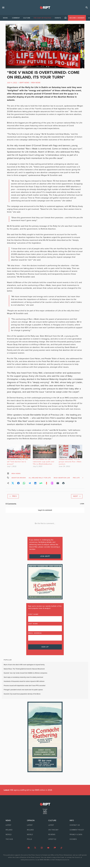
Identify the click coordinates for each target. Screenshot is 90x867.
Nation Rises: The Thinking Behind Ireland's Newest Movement (24, 669)
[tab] (5, 18)
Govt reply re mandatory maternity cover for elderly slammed (23, 677)
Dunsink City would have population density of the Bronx (22, 694)
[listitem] (13, 825)
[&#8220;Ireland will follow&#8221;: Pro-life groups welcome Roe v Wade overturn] (70, 451)
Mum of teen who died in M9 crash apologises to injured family (24, 665)
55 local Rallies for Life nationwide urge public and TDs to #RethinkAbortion (43, 461)
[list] (13, 830)
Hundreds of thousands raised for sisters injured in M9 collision (24, 681)
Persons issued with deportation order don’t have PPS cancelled (24, 686)
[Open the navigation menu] (3, 7)
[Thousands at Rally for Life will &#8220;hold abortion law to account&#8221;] (19, 451)
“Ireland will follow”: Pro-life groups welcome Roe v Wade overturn (70, 461)
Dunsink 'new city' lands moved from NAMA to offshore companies (25, 673)
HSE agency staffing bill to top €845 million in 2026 (28, 790)
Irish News (35, 83)
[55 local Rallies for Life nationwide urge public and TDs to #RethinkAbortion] (44, 451)
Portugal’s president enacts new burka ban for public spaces (23, 690)
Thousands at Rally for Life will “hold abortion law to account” (17, 461)
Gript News (24, 83)
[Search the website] (87, 7)
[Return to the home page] (45, 804)
